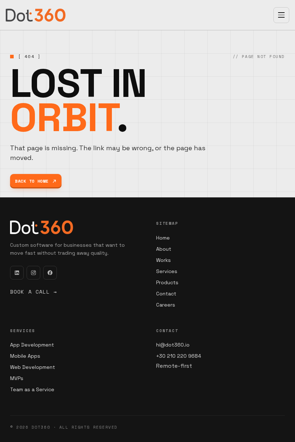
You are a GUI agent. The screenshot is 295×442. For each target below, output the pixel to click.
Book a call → (33, 291)
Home (163, 238)
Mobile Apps (25, 356)
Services (166, 271)
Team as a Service (32, 389)
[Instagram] (33, 273)
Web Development (32, 367)
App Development (32, 344)
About (163, 249)
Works (163, 260)
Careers (165, 305)
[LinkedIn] (17, 273)
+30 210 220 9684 (178, 356)
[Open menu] (281, 15)
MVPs (16, 378)
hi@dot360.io (173, 344)
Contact (166, 293)
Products (167, 282)
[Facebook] (50, 273)
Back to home (32, 181)
